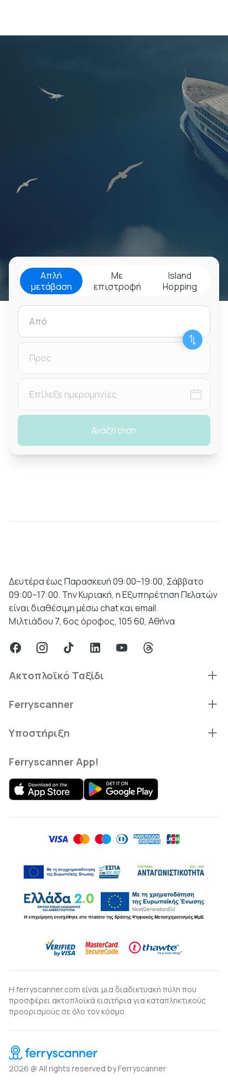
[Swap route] (193, 340)
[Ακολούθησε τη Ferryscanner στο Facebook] (15, 647)
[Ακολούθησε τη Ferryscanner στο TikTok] (68, 647)
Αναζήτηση (114, 430)
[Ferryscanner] (114, 1052)
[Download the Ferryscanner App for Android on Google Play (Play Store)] (121, 789)
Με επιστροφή (117, 281)
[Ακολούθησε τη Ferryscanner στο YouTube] (121, 647)
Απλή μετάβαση (51, 281)
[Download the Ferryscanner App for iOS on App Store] (46, 789)
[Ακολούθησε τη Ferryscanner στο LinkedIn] (95, 647)
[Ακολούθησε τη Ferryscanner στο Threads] (148, 647)
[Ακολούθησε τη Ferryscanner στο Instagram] (42, 647)
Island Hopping (180, 281)
